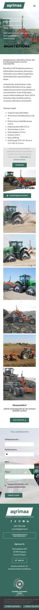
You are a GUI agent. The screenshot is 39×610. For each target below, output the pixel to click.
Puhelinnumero (11, 449)
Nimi (7, 462)
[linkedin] (28, 521)
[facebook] (11, 521)
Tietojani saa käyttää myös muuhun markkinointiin (17, 485)
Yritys (8, 472)
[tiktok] (15, 521)
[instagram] (19, 521)
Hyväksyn (19, 165)
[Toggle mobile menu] (34, 6)
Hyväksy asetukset (13, 606)
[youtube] (24, 521)
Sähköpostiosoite (12, 439)
